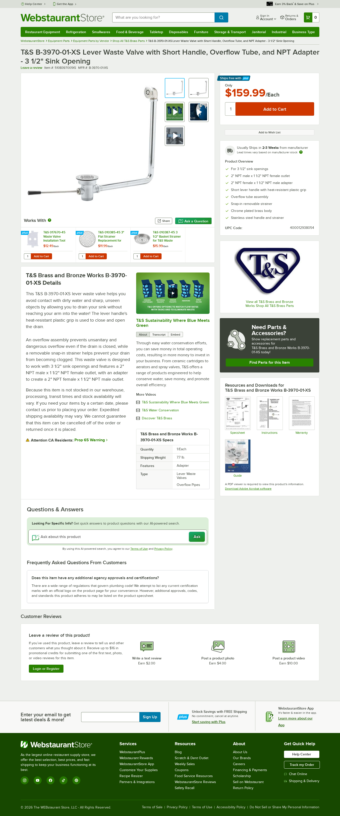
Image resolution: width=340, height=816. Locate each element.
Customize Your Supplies (138, 770)
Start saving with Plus (209, 722)
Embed (175, 334)
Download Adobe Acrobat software (248, 488)
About (143, 334)
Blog (178, 752)
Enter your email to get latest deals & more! (46, 717)
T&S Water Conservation (160, 410)
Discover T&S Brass (157, 418)
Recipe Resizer (131, 776)
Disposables (178, 32)
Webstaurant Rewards (136, 758)
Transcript (159, 334)
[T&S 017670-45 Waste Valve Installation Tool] (48, 245)
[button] (175, 88)
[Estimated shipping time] (300, 152)
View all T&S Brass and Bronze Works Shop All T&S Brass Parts (269, 304)
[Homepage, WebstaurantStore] (62, 17)
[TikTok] (63, 780)
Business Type (303, 32)
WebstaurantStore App (136, 764)
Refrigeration (76, 32)
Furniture (201, 32)
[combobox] (163, 17)
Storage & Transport (230, 32)
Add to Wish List (270, 132)
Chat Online (298, 774)
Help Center (33, 4)
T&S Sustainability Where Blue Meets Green (175, 402)
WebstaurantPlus (132, 752)
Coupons (182, 770)
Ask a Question (196, 221)
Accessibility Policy (231, 807)
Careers (239, 764)
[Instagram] (25, 780)
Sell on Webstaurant (248, 782)
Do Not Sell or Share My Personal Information (284, 807)
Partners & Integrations (137, 782)
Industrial (279, 32)
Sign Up (150, 717)
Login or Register (46, 669)
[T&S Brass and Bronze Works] (269, 271)
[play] (173, 293)
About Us (240, 752)
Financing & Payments (250, 770)
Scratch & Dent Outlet (191, 758)
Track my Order (302, 765)
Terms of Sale (152, 807)
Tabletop (156, 32)
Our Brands (242, 758)
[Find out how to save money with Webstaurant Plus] (25, 233)
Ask (197, 537)
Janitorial (259, 32)
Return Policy (243, 788)
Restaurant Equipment (42, 32)
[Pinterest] (76, 780)
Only (228, 85)
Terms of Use (139, 548)
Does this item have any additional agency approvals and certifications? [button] (95, 578)
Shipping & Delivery (304, 781)
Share (166, 221)
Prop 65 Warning (89, 440)
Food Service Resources (194, 776)
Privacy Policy (163, 548)
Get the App (65, 4)
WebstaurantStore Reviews (195, 782)
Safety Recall (184, 788)
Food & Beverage (130, 32)
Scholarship (242, 776)
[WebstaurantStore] (62, 744)
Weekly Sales (185, 764)
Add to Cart (41, 256)
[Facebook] (51, 780)
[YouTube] (38, 780)
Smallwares (101, 32)
